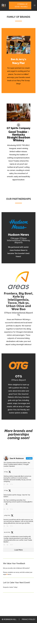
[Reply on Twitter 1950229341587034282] (4, 545)
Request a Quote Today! (10, 587)
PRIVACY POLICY (28, 619)
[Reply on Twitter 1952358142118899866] (4, 526)
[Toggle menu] (34, 5)
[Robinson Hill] (4, 5)
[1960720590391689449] (14, 484)
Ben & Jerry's (18, 59)
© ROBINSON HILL (9, 619)
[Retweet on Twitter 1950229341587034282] (8, 545)
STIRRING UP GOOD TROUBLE (21, 5)
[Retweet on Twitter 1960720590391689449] (8, 484)
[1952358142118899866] (14, 526)
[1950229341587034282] (14, 545)
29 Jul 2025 (7, 532)
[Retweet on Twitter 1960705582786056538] (8, 509)
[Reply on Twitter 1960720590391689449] (4, 484)
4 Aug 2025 (7, 515)
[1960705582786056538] (14, 509)
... (10, 481)
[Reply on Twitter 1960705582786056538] (4, 509)
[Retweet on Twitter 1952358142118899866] (8, 526)
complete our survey (13, 572)
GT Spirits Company (18, 128)
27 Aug (6, 471)
